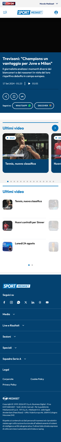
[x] (25, 302)
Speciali (7, 347)
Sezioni (7, 336)
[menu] (5, 12)
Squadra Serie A (12, 358)
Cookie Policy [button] (37, 379)
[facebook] (4, 302)
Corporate (8, 379)
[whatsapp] (18, 302)
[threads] (40, 302)
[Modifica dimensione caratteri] (22, 96)
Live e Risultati (11, 325)
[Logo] (30, 12)
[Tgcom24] (9, 3)
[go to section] (55, 128)
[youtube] (47, 302)
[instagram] (11, 302)
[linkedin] (32, 302)
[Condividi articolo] (6, 96)
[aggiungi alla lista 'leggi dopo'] (14, 96)
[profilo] (56, 12)
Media (6, 314)
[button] (30, 12)
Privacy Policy (9, 384)
